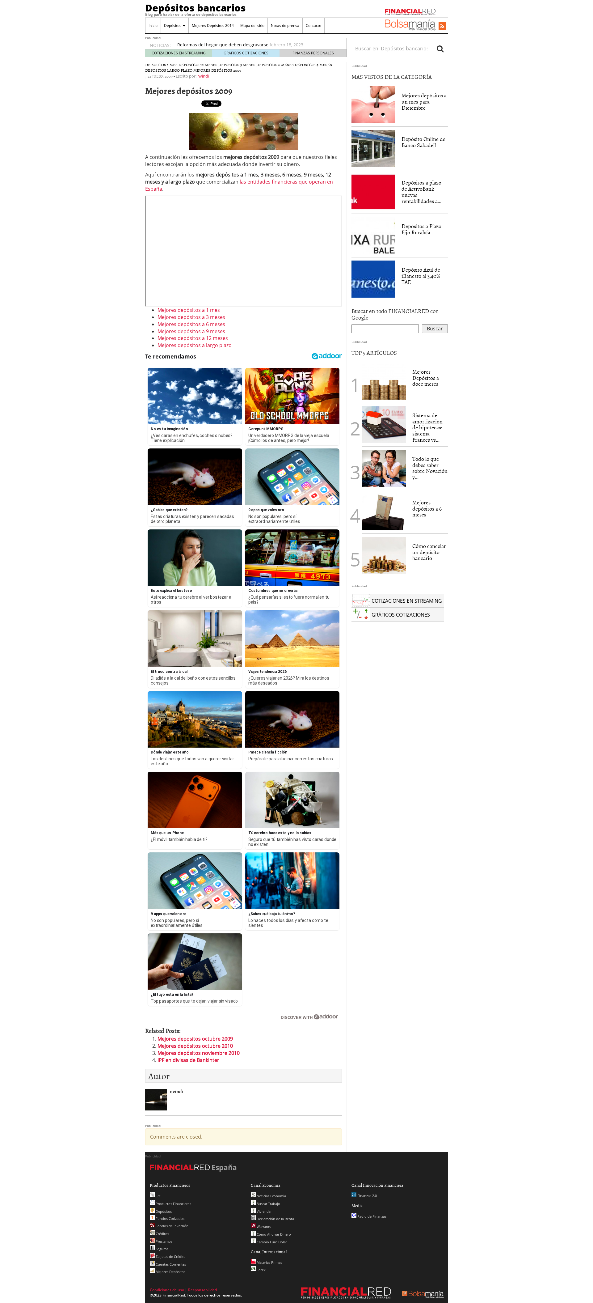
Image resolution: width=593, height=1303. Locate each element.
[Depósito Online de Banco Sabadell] (373, 148)
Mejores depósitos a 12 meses (193, 338)
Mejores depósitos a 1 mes (189, 310)
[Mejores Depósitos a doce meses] (384, 381)
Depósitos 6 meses (275, 65)
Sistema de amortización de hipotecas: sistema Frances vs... (427, 427)
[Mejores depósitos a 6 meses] (384, 511)
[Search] (440, 48)
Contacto (313, 25)
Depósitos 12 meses (198, 65)
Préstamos (163, 1241)
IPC (158, 1196)
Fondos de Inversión (171, 1226)
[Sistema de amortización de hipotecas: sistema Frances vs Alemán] (384, 424)
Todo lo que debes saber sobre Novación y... (430, 468)
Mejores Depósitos (170, 1271)
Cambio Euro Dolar (271, 1242)
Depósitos (173, 25)
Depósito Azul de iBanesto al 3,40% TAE (421, 275)
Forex (261, 1269)
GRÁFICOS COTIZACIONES (246, 53)
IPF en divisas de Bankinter (188, 1060)
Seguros (161, 1248)
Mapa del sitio (252, 25)
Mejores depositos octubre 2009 (195, 1038)
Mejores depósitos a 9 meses (191, 331)
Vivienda (263, 1211)
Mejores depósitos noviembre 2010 (199, 1053)
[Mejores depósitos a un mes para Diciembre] (373, 104)
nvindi (203, 76)
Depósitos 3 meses (236, 65)
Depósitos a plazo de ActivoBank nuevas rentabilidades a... (421, 191)
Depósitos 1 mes (161, 65)
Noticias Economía (271, 1196)
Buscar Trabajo (268, 1203)
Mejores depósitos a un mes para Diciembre (424, 101)
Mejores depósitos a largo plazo (195, 345)
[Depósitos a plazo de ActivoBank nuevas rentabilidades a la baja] (373, 191)
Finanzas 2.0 (366, 1195)
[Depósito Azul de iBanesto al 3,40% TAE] (373, 278)
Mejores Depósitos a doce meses (425, 377)
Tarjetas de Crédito (170, 1256)
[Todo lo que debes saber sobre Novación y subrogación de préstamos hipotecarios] (384, 467)
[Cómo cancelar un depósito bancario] (384, 555)
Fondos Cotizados (169, 1218)
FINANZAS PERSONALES (313, 53)
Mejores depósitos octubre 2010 (195, 1045)
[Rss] (442, 26)
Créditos (162, 1233)
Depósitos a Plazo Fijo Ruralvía (421, 229)
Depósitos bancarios (195, 7)
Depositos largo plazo (168, 70)
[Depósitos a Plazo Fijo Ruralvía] (373, 235)
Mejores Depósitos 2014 (213, 25)
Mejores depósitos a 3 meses (191, 317)
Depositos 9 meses (313, 65)
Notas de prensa (285, 25)
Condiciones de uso (167, 1289)
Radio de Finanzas (371, 1216)
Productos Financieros (173, 1203)
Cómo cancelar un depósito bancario (429, 552)
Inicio (153, 25)
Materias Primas (269, 1262)
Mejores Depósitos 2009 (217, 70)
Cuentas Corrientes (170, 1264)
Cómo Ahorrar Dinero (273, 1234)
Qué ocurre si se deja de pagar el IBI (215, 45)
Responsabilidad (202, 1289)
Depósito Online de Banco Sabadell (423, 142)
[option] (256, 44)
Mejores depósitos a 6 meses (191, 324)
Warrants (263, 1226)
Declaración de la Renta (275, 1218)
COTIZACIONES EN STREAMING (179, 53)
